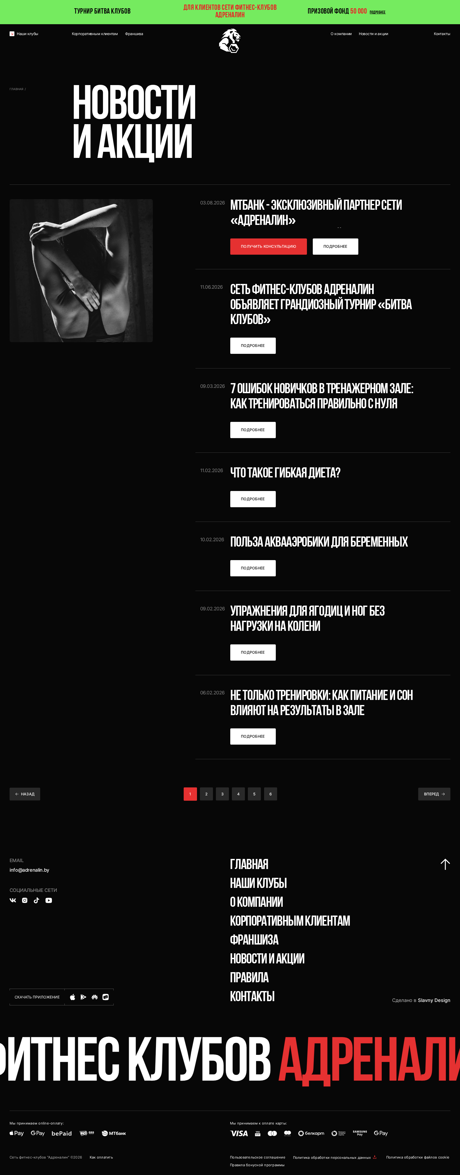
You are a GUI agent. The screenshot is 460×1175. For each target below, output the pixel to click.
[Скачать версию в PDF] (375, 1157)
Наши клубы (258, 884)
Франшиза (254, 941)
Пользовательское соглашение (257, 1157)
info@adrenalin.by (29, 870)
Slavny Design (434, 1000)
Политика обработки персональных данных (332, 1158)
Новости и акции (267, 960)
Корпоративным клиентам (290, 922)
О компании (256, 903)
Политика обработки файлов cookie (417, 1157)
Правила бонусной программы (257, 1165)
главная (249, 865)
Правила (249, 979)
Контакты (252, 998)
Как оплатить (101, 1157)
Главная (16, 89)
